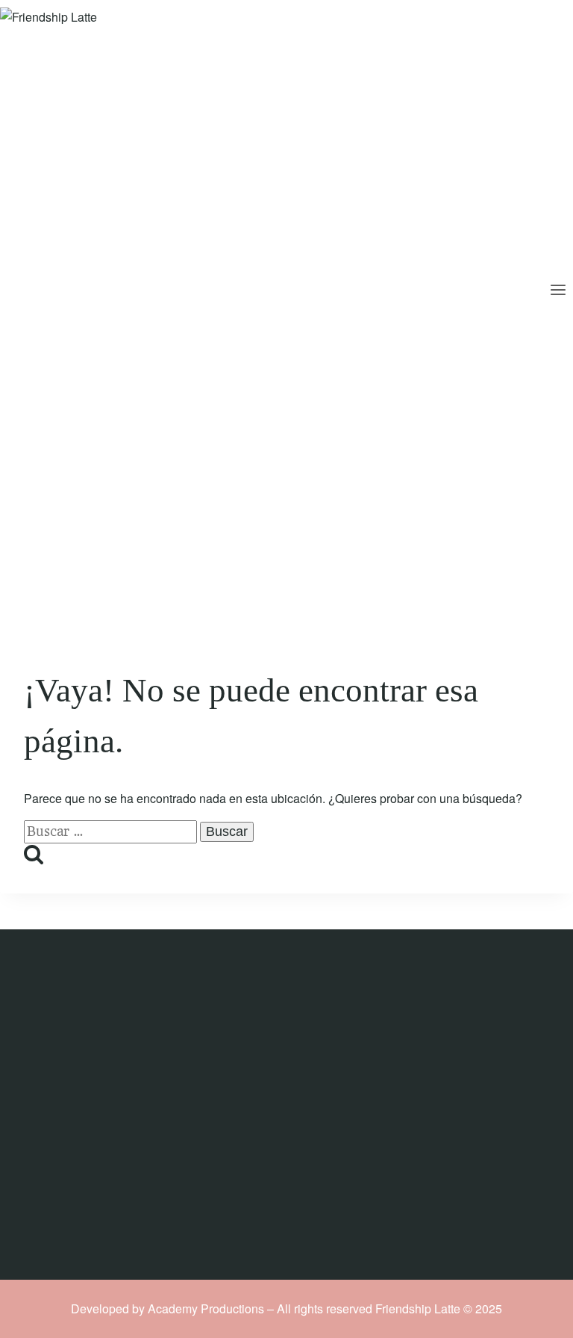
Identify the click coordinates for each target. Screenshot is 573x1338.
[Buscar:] (112, 831)
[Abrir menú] (557, 291)
